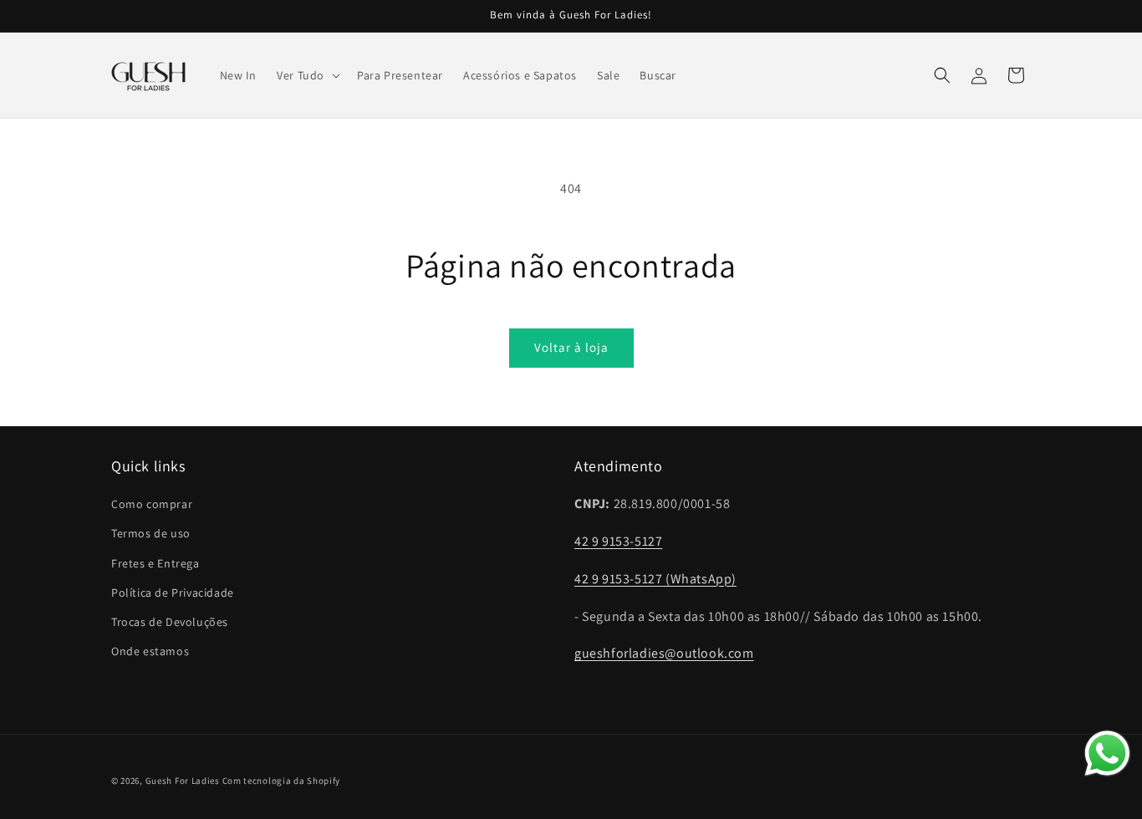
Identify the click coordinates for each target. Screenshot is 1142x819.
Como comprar (151, 503)
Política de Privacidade (172, 592)
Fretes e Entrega (155, 563)
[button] (307, 75)
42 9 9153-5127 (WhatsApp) (655, 579)
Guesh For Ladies (182, 780)
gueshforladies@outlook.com (664, 654)
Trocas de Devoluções (169, 621)
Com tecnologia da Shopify (281, 780)
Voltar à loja (571, 347)
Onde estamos (150, 651)
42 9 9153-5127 (618, 541)
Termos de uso (151, 534)
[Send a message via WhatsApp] (1107, 753)
